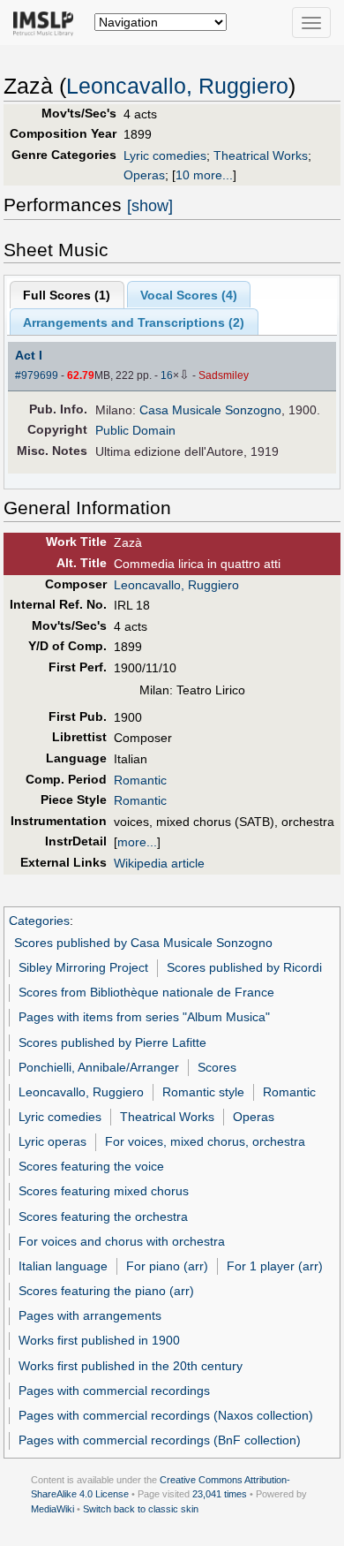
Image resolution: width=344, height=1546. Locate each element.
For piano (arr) (167, 1266)
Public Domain (135, 430)
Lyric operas (52, 1141)
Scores (217, 1067)
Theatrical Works (260, 155)
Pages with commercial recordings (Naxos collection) (166, 1415)
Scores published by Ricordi (244, 967)
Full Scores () (66, 295)
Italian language (63, 1266)
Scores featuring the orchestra (103, 1216)
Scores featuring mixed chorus (104, 1191)
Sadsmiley (223, 375)
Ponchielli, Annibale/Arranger (99, 1067)
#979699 (36, 375)
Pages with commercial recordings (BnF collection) (160, 1440)
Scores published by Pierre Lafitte (112, 1042)
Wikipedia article (159, 863)
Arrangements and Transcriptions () (133, 322)
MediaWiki (52, 1509)
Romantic (140, 780)
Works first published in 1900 (99, 1340)
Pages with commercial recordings (114, 1390)
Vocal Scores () (188, 295)
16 (167, 375)
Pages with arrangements (90, 1315)
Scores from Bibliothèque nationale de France (146, 992)
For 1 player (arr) (275, 1266)
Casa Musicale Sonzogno (210, 410)
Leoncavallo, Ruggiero (177, 86)
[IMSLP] (47, 22)
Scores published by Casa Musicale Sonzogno (143, 943)
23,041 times (219, 1494)
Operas (144, 175)
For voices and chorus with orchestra (122, 1241)
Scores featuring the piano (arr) (106, 1291)
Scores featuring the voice (91, 1166)
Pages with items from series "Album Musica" (144, 1017)
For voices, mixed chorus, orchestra (205, 1141)
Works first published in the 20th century (131, 1366)
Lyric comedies (164, 155)
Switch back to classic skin (140, 1509)
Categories (39, 920)
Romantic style (203, 1092)
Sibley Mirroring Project (83, 967)
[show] (150, 206)
